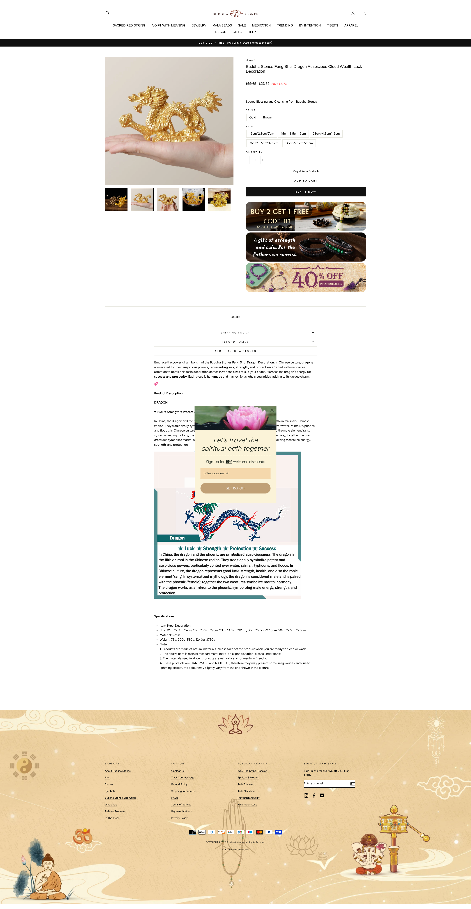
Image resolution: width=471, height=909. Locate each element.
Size (250, 126)
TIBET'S (332, 25)
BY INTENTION (310, 25)
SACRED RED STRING (129, 25)
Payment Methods (182, 811)
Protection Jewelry (249, 797)
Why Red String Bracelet (252, 771)
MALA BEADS (222, 25)
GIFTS (237, 32)
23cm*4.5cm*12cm (326, 133)
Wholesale (111, 804)
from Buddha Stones (281, 101)
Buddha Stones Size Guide (120, 797)
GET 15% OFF (236, 488)
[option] (271, 43)
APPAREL (351, 25)
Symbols (110, 791)
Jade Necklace (246, 791)
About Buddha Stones (235, 351)
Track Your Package (182, 777)
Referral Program (115, 811)
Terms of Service (181, 804)
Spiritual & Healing (248, 777)
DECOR (220, 32)
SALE (242, 25)
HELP (252, 32)
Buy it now (305, 191)
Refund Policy (179, 784)
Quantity (254, 152)
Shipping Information (183, 791)
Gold (252, 117)
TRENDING (285, 25)
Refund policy (235, 341)
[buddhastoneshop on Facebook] (314, 795)
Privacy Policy (179, 818)
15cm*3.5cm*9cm (293, 133)
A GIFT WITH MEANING (168, 25)
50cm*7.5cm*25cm (299, 143)
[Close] (272, 410)
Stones (109, 784)
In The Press (112, 818)
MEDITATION (261, 25)
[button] (235, 681)
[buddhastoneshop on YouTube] (322, 795)
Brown (267, 117)
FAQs (174, 797)
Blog (107, 777)
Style (251, 110)
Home (249, 60)
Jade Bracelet (246, 784)
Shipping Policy (235, 332)
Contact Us (178, 771)
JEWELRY (199, 25)
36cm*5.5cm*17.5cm (263, 143)
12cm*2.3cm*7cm (261, 133)
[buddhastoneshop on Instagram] (306, 795)
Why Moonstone (247, 804)
